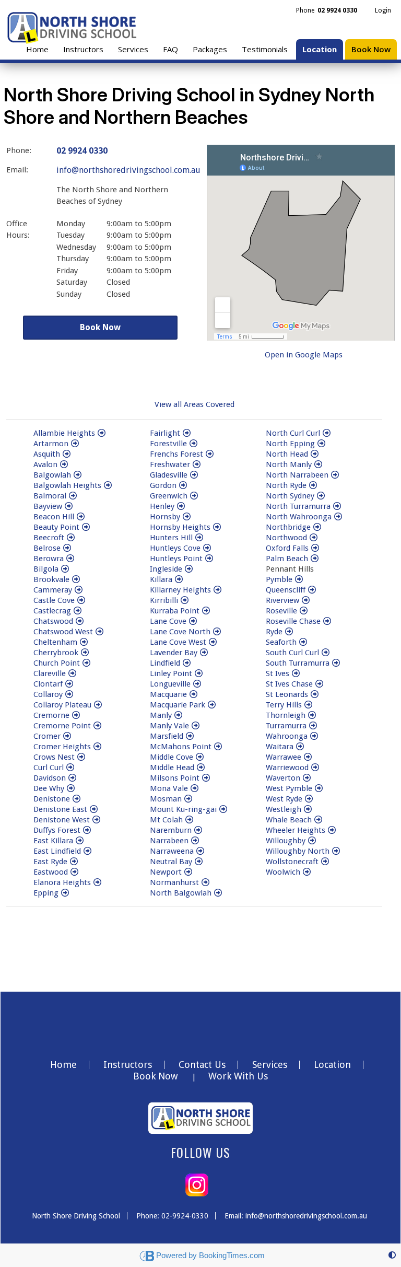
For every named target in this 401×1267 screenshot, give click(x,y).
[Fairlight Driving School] (187, 433)
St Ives (277, 673)
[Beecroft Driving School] (71, 537)
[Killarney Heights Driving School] (217, 590)
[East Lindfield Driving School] (87, 851)
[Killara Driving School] (179, 579)
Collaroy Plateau (62, 705)
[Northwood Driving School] (313, 537)
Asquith (46, 454)
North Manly (289, 464)
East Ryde (50, 861)
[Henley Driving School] (181, 506)
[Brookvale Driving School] (76, 579)
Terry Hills (284, 705)
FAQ (170, 49)
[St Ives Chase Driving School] (319, 684)
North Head (287, 454)
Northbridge (288, 527)
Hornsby (165, 516)
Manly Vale (169, 725)
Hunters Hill (171, 537)
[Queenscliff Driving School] (312, 590)
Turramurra (286, 725)
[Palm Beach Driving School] (315, 558)
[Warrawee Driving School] (308, 757)
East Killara (53, 840)
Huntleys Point (176, 558)
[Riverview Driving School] (306, 600)
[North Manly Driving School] (318, 464)
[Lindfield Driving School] (187, 663)
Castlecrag (52, 610)
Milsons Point (174, 778)
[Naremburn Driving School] (198, 830)
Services (133, 49)
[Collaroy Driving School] (69, 694)
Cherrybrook (55, 652)
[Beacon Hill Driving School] (81, 516)
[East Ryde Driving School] (74, 861)
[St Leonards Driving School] (315, 694)
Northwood (286, 537)
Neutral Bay (171, 861)
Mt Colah (166, 819)
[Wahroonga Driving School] (314, 736)
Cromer (47, 736)
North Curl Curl (293, 433)
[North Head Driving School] (315, 454)
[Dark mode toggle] (392, 1255)
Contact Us (202, 1065)
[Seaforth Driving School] (303, 642)
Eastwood (50, 872)
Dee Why (48, 788)
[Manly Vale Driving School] (195, 725)
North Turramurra (298, 506)
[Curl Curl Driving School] (70, 767)
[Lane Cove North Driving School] (217, 631)
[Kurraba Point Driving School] (206, 610)
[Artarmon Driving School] (75, 443)
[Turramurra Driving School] (313, 725)
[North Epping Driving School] (321, 443)
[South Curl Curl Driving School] (325, 652)
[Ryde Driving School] (289, 631)
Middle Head (172, 767)
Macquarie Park (177, 705)
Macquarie (168, 694)
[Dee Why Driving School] (71, 788)
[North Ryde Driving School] (313, 485)
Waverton (283, 778)
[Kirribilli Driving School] (184, 600)
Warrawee (283, 757)
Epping (45, 893)
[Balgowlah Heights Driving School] (108, 485)
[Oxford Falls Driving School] (315, 548)
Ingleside (166, 569)
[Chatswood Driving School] (80, 621)
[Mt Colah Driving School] (189, 819)
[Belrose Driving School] (67, 548)
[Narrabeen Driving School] (195, 840)
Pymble (279, 579)
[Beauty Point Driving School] (86, 527)
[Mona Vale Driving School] (194, 788)
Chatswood (53, 621)
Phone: (18, 150)
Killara (161, 579)
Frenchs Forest (176, 454)
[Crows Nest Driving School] (81, 757)
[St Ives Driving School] (296, 673)
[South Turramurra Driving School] (336, 663)
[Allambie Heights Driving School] (101, 433)
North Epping (290, 443)
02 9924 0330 (82, 151)
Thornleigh (285, 715)
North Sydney (290, 496)
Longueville (170, 684)
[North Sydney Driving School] (321, 496)
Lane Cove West (178, 642)
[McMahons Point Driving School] (218, 746)
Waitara (279, 746)
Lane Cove (168, 621)
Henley (162, 506)
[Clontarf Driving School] (69, 684)
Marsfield (166, 736)
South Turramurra (297, 663)
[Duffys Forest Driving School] (87, 830)
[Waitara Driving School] (300, 746)
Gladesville (168, 475)
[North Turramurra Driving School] (337, 506)
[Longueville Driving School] (197, 684)
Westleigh (283, 809)
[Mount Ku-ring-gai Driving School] (223, 809)
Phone (326, 10)
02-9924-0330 (184, 1216)
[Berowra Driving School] (70, 558)
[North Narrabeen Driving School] (335, 475)
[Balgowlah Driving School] (77, 475)
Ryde (274, 631)
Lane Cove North (180, 631)
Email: (17, 170)
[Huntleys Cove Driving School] (207, 548)
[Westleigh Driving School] (308, 809)
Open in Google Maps (304, 354)
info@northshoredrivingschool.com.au (128, 170)
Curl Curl (48, 767)
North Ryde (286, 485)
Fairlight (165, 433)
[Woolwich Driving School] (307, 872)
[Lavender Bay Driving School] (204, 652)
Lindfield (165, 663)
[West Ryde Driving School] (309, 799)
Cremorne (51, 715)
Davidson (49, 778)
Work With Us (238, 1076)
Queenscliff (285, 590)
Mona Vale (169, 788)
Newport (166, 872)
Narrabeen (169, 840)
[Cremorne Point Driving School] (97, 725)
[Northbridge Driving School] (317, 527)
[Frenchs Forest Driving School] (210, 454)
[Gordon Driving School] (183, 485)
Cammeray (52, 590)
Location (319, 49)
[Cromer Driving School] (67, 736)
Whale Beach (289, 819)
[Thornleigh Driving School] (312, 715)
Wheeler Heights (295, 830)
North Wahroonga (299, 516)
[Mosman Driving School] (188, 799)
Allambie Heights (64, 433)
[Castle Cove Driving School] (81, 600)
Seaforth (281, 642)
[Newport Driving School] (188, 872)
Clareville (49, 673)
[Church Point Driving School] (86, 663)
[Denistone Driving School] (76, 799)
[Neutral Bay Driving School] (199, 861)
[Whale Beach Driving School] (318, 819)
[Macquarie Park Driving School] (212, 705)
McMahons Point (180, 746)
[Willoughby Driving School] (312, 840)
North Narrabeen (297, 475)
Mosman (166, 799)
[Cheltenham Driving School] (84, 642)
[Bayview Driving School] (69, 506)
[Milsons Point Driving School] (206, 778)
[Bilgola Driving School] (65, 569)
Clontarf (48, 684)
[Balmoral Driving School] (73, 496)
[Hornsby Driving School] (187, 516)
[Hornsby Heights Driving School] (217, 527)
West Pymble (289, 788)
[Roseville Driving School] (304, 610)
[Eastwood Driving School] (74, 872)
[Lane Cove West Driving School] (213, 642)
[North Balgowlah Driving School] (218, 893)
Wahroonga (287, 736)
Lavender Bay (173, 652)
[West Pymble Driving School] (319, 788)
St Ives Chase (289, 684)
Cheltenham (55, 642)
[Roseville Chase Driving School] (327, 621)
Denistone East (60, 809)
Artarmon (50, 443)
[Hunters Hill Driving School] (199, 537)
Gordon (163, 485)
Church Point (56, 663)
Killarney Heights (180, 590)
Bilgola (45, 569)
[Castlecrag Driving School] (77, 610)
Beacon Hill (53, 516)
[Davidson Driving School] (72, 778)
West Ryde (284, 799)
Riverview (282, 600)
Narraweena (172, 851)
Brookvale (51, 579)
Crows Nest (54, 757)
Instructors (83, 49)
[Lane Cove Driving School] (193, 621)
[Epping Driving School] (65, 893)
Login (383, 10)
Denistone (51, 799)
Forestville (168, 443)
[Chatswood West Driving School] (99, 631)
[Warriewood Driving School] (315, 767)
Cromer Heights (62, 746)
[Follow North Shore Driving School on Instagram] (196, 1184)
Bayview (47, 506)
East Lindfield (57, 851)
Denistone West (61, 819)
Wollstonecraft (292, 861)
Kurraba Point (174, 610)
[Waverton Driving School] (307, 778)
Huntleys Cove (175, 548)
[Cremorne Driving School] (76, 715)
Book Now (371, 49)
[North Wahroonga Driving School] (338, 516)
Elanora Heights (62, 882)
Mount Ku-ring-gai (183, 809)
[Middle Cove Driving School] (200, 757)
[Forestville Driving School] (193, 443)
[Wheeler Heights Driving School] (332, 830)
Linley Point (171, 673)
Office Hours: (18, 229)
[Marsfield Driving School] (190, 736)
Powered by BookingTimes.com (210, 1255)
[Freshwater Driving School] (196, 464)
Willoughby (285, 840)
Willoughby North (297, 851)
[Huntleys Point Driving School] (209, 558)
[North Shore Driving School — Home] (200, 1121)
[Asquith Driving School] (66, 454)
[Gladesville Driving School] (194, 475)
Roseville (281, 610)
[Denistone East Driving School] (94, 809)
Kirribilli (164, 600)
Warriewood (287, 767)
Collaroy (48, 694)
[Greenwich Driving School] (194, 496)
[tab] (194, 405)
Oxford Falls (287, 548)
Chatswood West (63, 631)
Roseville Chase (293, 621)
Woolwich (283, 872)
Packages (210, 49)
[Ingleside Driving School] (189, 569)
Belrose (47, 548)
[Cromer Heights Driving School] (97, 746)
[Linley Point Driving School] (199, 673)
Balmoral (49, 496)
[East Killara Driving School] (80, 840)
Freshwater (170, 464)
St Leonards (287, 694)
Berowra (48, 558)
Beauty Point (56, 527)
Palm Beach (287, 558)
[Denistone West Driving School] (96, 819)
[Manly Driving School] (178, 715)
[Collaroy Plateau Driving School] (98, 705)
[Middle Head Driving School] (201, 767)
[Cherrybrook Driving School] (85, 652)
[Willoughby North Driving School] (336, 851)
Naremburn (171, 830)
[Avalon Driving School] (64, 464)
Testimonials (265, 49)
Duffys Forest (56, 830)
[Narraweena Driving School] (200, 851)
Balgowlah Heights (67, 485)
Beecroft (48, 537)
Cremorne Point (62, 725)
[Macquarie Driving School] (193, 694)
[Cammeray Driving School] (78, 590)
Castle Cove (54, 600)
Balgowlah (52, 475)
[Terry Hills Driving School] (308, 705)
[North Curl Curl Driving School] (327, 433)
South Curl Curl (292, 652)
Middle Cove (171, 757)
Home (37, 49)
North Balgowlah (180, 893)
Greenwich (168, 496)
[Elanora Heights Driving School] (97, 882)
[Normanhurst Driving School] (205, 882)
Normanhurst (174, 882)
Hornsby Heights (180, 527)
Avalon (45, 464)
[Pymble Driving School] (299, 579)
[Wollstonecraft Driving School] (325, 861)
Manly (161, 715)
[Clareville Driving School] (72, 673)
